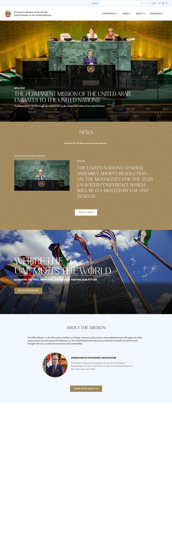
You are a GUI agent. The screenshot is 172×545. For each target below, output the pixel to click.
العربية (148, 3)
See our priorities (28, 291)
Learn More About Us (86, 389)
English (154, 3)
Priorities (155, 13)
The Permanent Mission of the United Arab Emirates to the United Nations (72, 97)
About (139, 13)
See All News (86, 212)
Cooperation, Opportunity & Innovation (29, 156)
